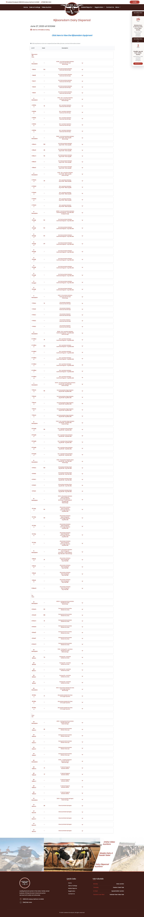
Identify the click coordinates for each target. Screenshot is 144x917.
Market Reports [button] (86, 7)
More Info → (138, 63)
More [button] (117, 7)
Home (26, 7)
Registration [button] (99, 7)
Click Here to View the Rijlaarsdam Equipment (72, 35)
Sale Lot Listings (34, 7)
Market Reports (72, 888)
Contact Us (110, 7)
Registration (71, 891)
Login (134, 2)
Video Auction (46, 7)
